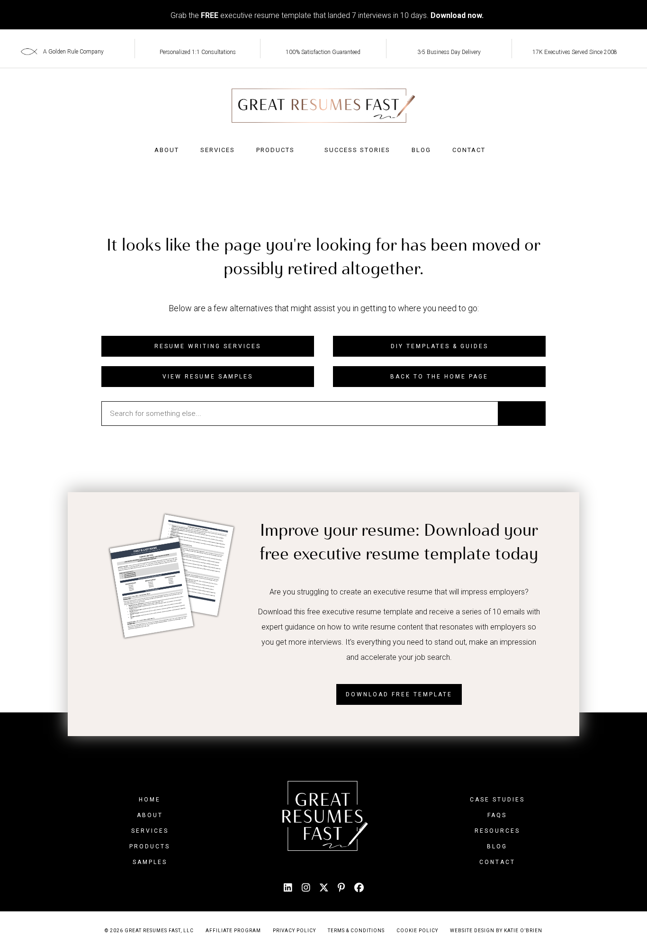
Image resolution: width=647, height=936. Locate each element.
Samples (150, 862)
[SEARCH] (521, 413)
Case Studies (497, 799)
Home (150, 799)
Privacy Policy (294, 930)
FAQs (497, 815)
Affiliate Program (233, 930)
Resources (497, 831)
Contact (468, 149)
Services (217, 149)
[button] (207, 346)
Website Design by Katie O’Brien (496, 930)
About (166, 149)
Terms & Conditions (356, 930)
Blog (421, 149)
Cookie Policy (417, 930)
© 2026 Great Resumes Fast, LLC (149, 930)
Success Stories (357, 149)
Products (275, 149)
